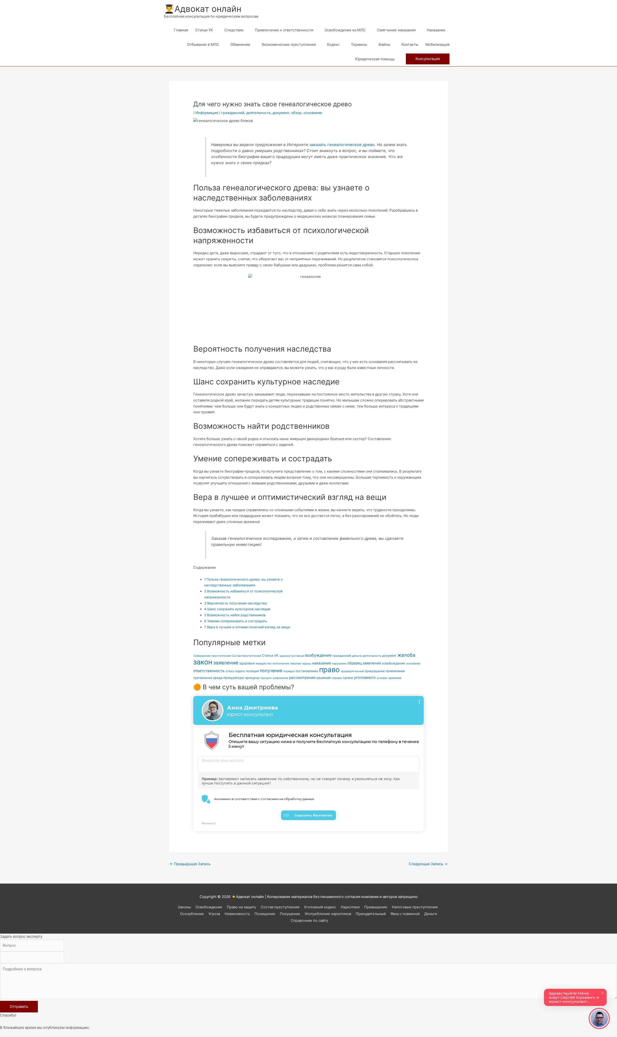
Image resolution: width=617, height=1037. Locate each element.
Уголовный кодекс (320, 907)
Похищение (265, 913)
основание (312, 112)
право (329, 669)
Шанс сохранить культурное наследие (237, 609)
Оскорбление (192, 913)
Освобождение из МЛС (345, 30)
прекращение (375, 671)
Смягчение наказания (396, 30)
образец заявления (364, 663)
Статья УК (270, 655)
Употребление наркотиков (328, 913)
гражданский (232, 112)
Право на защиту (241, 907)
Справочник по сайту (309, 920)
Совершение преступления (212, 655)
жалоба (406, 655)
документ (281, 112)
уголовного (365, 677)
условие (382, 678)
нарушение (339, 663)
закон (202, 662)
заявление (225, 663)
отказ (230, 671)
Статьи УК (204, 30)
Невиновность (237, 913)
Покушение (290, 913)
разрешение (280, 678)
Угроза (214, 913)
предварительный (352, 671)
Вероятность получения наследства (235, 603)
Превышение (375, 907)
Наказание (436, 30)
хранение (395, 678)
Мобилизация (437, 44)
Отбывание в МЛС (203, 44)
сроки (348, 678)
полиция (252, 671)
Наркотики (350, 907)
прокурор (252, 678)
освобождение (393, 663)
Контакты (410, 44)
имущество (264, 663)
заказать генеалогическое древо (342, 144)
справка (337, 678)
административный (292, 655)
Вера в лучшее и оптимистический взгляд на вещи (247, 627)
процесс (266, 678)
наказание (321, 663)
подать (240, 671)
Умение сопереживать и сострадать (235, 621)
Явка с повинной (405, 913)
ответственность (209, 671)
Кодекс (333, 44)
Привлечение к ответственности (284, 30)
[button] (427, 59)
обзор (296, 112)
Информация (206, 112)
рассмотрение (302, 677)
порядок (289, 671)
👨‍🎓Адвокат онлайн (202, 9)
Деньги (430, 913)
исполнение (281, 663)
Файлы (384, 44)
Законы (184, 907)
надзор (306, 663)
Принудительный (371, 913)
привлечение (395, 671)
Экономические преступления (289, 44)
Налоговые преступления (414, 907)
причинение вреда (207, 678)
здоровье (247, 663)
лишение (295, 663)
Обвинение (240, 44)
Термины (359, 44)
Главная (181, 30)
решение (323, 678)
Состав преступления (246, 655)
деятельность (258, 112)
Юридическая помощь (375, 59)
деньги (357, 655)
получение (271, 670)
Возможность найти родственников (235, 615)
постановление (306, 671)
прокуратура (233, 678)
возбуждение (318, 655)
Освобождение (208, 907)
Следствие (234, 30)
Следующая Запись (428, 864)
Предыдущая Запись (190, 864)
